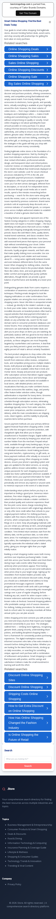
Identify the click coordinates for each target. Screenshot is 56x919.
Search (28, 766)
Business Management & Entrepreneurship (30, 824)
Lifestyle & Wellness (18, 852)
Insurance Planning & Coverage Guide (27, 847)
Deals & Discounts (17, 833)
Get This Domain (28, 13)
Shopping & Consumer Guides (23, 856)
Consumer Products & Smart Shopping (27, 829)
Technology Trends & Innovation (24, 861)
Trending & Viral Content (20, 865)
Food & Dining (15, 838)
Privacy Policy (14, 884)
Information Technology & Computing (27, 843)
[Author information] (50, 22)
